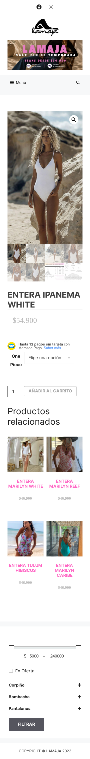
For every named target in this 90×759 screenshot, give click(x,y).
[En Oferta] (11, 671)
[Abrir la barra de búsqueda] (78, 82)
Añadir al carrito (50, 390)
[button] (73, 119)
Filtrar (26, 724)
